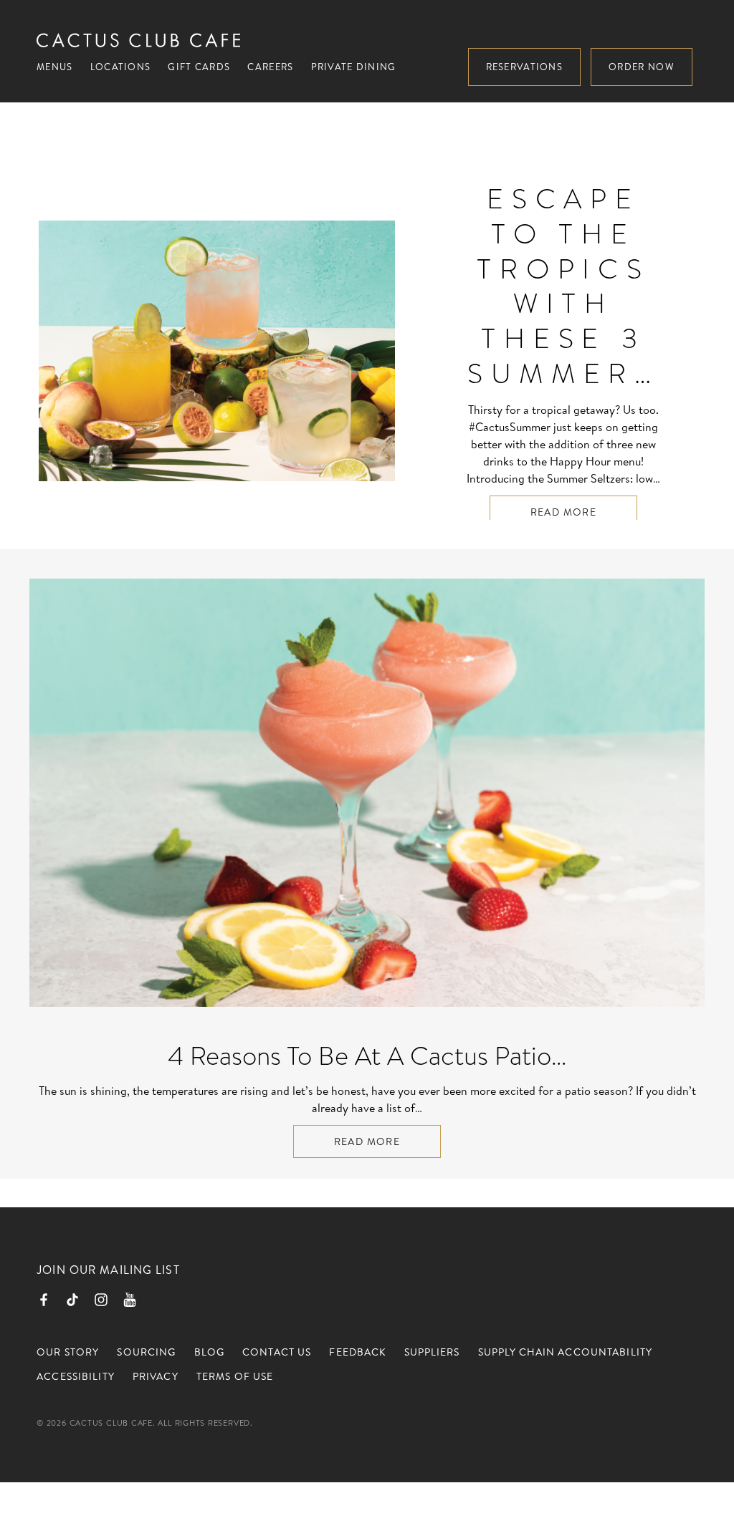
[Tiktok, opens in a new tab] (72, 1300)
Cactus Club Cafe (138, 40)
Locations (120, 66)
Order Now (642, 66)
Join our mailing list (108, 1269)
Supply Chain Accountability (565, 1352)
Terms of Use (234, 1376)
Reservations (524, 66)
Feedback (357, 1352)
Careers (270, 66)
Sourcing (146, 1352)
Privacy (155, 1376)
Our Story (68, 1352)
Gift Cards (199, 66)
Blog (209, 1352)
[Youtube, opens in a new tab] (130, 1300)
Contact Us (276, 1352)
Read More (563, 512)
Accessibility (76, 1376)
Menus (55, 66)
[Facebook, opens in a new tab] (44, 1300)
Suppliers (432, 1352)
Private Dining (353, 66)
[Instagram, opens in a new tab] (101, 1300)
